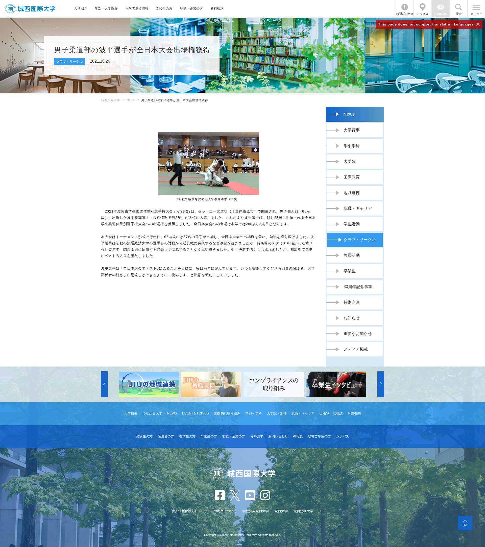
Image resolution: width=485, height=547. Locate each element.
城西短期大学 (303, 511)
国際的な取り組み (227, 413)
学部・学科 (253, 413)
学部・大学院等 (106, 8)
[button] (104, 384)
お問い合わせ (404, 14)
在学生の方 (187, 436)
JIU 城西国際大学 (30, 8)
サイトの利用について (220, 511)
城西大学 (281, 511)
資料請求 (217, 8)
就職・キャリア (303, 413)
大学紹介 (80, 8)
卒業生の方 (209, 436)
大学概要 (130, 413)
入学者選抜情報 (136, 8)
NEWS (172, 413)
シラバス (342, 436)
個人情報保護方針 (185, 511)
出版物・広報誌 (331, 413)
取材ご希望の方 (319, 436)
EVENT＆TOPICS (195, 413)
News (131, 100)
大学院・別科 (276, 413)
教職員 (298, 436)
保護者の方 (166, 436)
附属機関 (354, 413)
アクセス (422, 14)
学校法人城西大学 (256, 511)
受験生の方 (164, 8)
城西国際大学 (110, 100)
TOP (465, 524)
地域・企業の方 (191, 8)
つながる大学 (152, 413)
